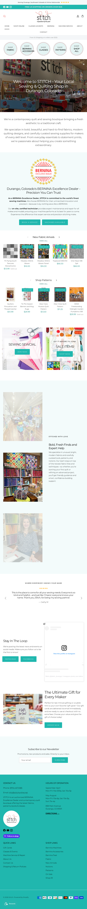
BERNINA (50, 26)
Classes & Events (10, 851)
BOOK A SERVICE (30, 222)
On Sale (49, 874)
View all (43, 241)
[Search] (4, 16)
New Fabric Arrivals (43, 237)
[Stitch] (43, 16)
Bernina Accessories (54, 851)
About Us (7, 859)
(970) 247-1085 (16, 788)
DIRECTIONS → (52, 813)
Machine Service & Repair (14, 855)
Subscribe (60, 760)
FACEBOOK (28, 659)
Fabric (48, 859)
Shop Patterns (43, 280)
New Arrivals (51, 863)
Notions (49, 867)
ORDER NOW (53, 725)
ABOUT (79, 26)
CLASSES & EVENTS (36, 26)
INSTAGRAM (10, 659)
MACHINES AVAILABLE (55, 222)
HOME (7, 26)
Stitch (47, 676)
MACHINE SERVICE (66, 26)
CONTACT (43, 32)
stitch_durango (57, 676)
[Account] (77, 16)
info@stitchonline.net (18, 793)
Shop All (49, 878)
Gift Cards (7, 848)
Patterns (49, 870)
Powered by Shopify (21, 897)
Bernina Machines (53, 848)
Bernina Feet (51, 855)
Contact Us (8, 863)
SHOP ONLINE (19, 26)
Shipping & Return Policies (14, 867)
